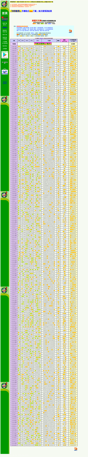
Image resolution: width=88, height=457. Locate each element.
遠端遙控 (5, 27)
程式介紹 (5, 34)
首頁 (5, 13)
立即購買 (5, 48)
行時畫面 (5, 39)
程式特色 (5, 46)
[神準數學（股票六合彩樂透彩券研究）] (4, 63)
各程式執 (5, 37)
